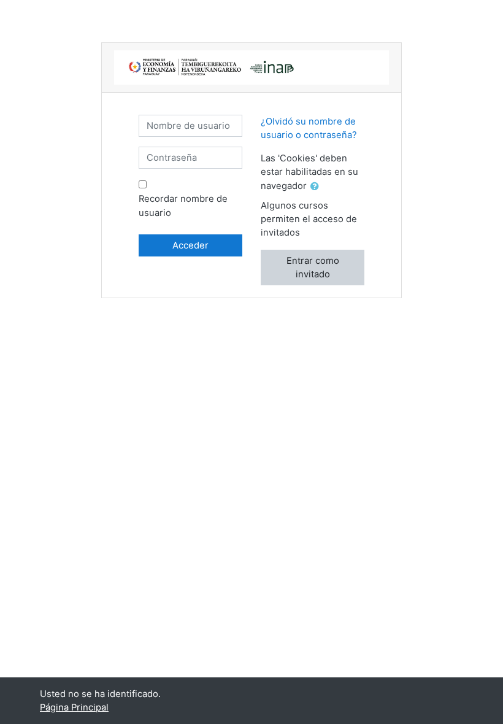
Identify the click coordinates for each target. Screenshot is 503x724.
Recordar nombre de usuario (183, 205)
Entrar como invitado (312, 267)
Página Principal (74, 707)
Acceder (190, 245)
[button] (317, 186)
